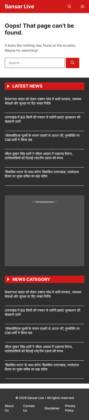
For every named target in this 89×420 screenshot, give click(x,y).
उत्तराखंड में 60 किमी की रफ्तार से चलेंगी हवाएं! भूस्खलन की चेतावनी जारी (42, 119)
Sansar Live (19, 6)
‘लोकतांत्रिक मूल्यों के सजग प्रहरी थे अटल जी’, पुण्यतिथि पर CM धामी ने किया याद (42, 137)
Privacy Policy (70, 408)
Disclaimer (52, 408)
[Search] (72, 63)
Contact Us (29, 408)
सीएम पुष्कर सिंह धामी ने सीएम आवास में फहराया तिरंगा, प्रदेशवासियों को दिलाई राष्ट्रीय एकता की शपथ (39, 155)
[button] (69, 6)
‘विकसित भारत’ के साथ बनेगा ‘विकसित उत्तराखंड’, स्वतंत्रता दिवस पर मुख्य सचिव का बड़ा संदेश (42, 174)
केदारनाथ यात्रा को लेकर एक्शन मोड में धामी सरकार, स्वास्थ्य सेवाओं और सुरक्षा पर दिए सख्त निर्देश (43, 101)
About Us (9, 408)
